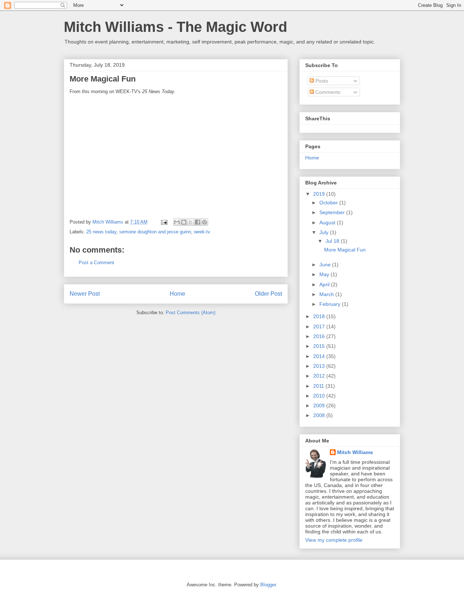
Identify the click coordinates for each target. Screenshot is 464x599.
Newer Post (85, 294)
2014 (319, 356)
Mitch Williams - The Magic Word (175, 27)
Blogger (268, 584)
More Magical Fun (345, 250)
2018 (319, 316)
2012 (319, 376)
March (327, 294)
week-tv (202, 231)
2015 (319, 346)
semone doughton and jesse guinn (155, 231)
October (329, 202)
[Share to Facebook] (197, 222)
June (325, 264)
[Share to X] (190, 222)
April (325, 284)
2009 (319, 405)
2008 (319, 415)
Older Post (268, 294)
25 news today (101, 231)
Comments (327, 92)
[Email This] (177, 222)
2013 (319, 366)
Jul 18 (333, 241)
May (325, 274)
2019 (319, 194)
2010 (319, 396)
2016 (319, 336)
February (330, 304)
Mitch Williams (355, 452)
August (328, 222)
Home (177, 294)
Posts (321, 81)
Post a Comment (96, 262)
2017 (319, 326)
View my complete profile (333, 540)
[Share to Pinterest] (204, 222)
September (332, 212)
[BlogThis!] (183, 222)
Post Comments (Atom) (190, 312)
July (324, 232)
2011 (319, 386)
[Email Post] (163, 222)
